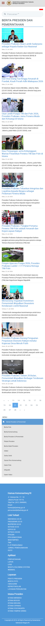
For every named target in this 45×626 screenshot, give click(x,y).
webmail (11, 570)
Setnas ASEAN (14, 532)
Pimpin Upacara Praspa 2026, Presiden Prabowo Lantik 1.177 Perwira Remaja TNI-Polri (21, 266)
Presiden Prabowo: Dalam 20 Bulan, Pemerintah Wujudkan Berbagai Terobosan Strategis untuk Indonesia (22, 378)
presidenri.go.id (15, 521)
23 (26, 405)
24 (31, 405)
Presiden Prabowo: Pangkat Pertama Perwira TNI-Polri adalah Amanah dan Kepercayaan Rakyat (20, 228)
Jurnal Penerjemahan (18, 548)
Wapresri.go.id (14, 524)
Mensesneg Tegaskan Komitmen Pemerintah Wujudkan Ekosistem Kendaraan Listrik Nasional (18, 303)
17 (35, 400)
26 (4, 410)
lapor (10, 562)
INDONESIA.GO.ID (14, 519)
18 (40, 400)
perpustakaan (14, 559)
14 (19, 400)
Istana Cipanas (14, 605)
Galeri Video (8, 474)
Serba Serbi (8, 455)
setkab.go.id (13, 527)
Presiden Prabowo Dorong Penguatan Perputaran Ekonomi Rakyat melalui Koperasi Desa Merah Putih (20, 341)
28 (15, 410)
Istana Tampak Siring (17, 611)
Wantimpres (13, 540)
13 (13, 400)
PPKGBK (11, 534)
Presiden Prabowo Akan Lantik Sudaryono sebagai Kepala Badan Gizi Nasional (22, 45)
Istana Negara (14, 603)
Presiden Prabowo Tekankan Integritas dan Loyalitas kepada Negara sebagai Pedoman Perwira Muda (22, 191)
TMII (9, 542)
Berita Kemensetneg (10, 432)
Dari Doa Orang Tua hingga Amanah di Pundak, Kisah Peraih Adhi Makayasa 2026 (22, 80)
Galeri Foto (7, 465)
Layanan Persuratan (17, 589)
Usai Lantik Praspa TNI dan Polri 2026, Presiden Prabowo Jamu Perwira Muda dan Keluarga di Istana (21, 116)
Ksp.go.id (11, 529)
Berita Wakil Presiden (11, 446)
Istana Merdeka (15, 598)
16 (29, 400)
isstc (10, 550)
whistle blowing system (19, 567)
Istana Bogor (14, 600)
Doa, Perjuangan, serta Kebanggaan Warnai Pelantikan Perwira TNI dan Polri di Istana (22, 154)
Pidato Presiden (9, 441)
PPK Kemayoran (15, 537)
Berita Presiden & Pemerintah (13, 436)
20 (10, 405)
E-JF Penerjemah (15, 545)
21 (15, 405)
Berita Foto (7, 427)
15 (24, 400)
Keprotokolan (14, 586)
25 (37, 405)
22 (21, 405)
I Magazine (12, 584)
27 (10, 410)
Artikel (6, 451)
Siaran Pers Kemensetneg (12, 460)
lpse (10, 564)
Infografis (7, 470)
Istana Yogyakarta (16, 608)
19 (4, 405)
